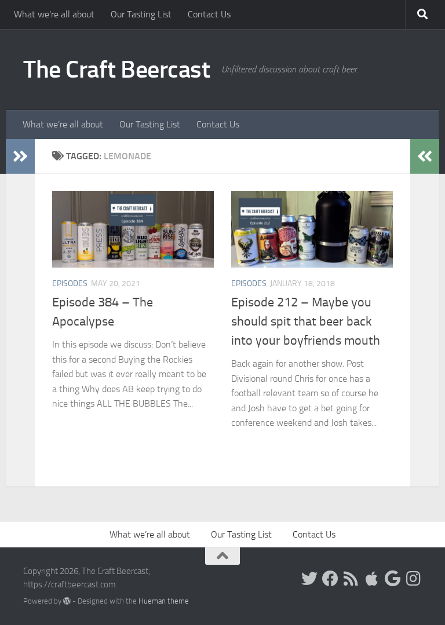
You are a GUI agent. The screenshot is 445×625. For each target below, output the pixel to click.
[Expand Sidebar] (20, 156)
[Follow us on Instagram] (414, 579)
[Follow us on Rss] (351, 579)
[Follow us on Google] (393, 579)
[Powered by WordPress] (67, 601)
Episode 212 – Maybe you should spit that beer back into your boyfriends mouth (305, 321)
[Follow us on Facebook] (330, 579)
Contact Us (209, 14)
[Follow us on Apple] (372, 579)
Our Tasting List (141, 14)
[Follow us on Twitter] (309, 579)
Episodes (69, 283)
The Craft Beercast (116, 69)
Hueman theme (163, 601)
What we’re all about (54, 14)
